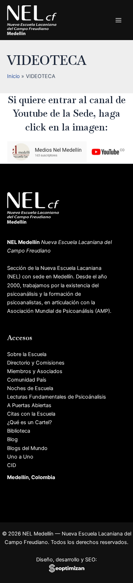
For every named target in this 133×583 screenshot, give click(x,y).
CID (11, 465)
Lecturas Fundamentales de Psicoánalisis (56, 397)
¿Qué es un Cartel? (29, 422)
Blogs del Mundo (27, 448)
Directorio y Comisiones (36, 363)
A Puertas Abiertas (29, 405)
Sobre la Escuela (26, 354)
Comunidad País (26, 380)
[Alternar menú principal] (118, 20)
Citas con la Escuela (31, 414)
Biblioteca (18, 431)
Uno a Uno (20, 457)
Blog (12, 439)
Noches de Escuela (30, 388)
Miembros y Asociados (34, 371)
